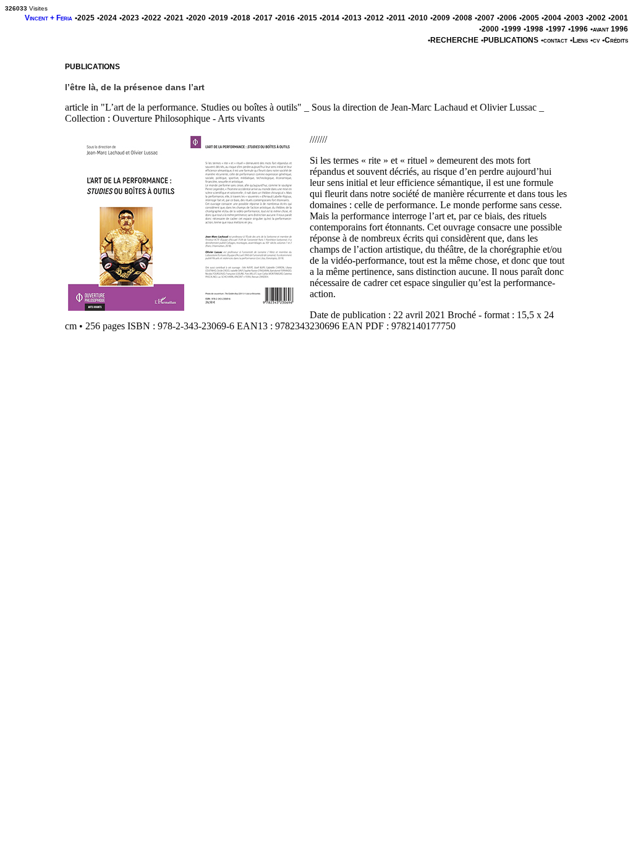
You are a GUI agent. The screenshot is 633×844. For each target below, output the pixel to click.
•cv (595, 40)
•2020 (196, 18)
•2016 (285, 18)
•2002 (596, 18)
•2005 (529, 18)
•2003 (574, 18)
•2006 (507, 18)
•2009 (440, 18)
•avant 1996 (609, 29)
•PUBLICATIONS (509, 40)
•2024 (107, 18)
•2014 (329, 18)
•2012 (374, 18)
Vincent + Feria (48, 18)
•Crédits (615, 40)
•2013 (352, 18)
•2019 (218, 18)
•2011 (396, 18)
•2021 (174, 18)
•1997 (556, 29)
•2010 (418, 18)
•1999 (511, 29)
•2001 (618, 18)
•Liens (579, 40)
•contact (554, 40)
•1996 (578, 29)
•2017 (263, 18)
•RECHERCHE (453, 40)
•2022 (151, 18)
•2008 (462, 18)
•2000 (489, 29)
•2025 (85, 18)
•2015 (307, 18)
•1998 (533, 29)
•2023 (129, 18)
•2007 (485, 18)
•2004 (551, 18)
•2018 (240, 18)
